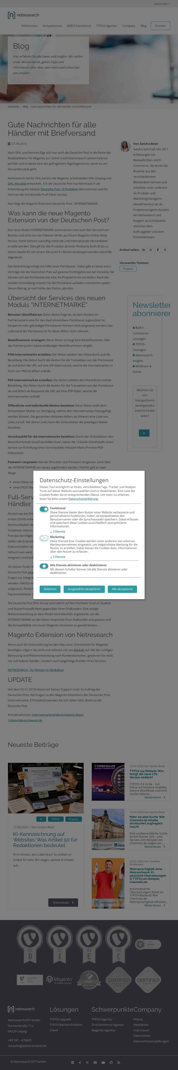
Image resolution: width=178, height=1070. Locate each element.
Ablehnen (50, 589)
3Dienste (57, 531)
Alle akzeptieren (122, 589)
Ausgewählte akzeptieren (84, 589)
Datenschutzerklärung (83, 499)
